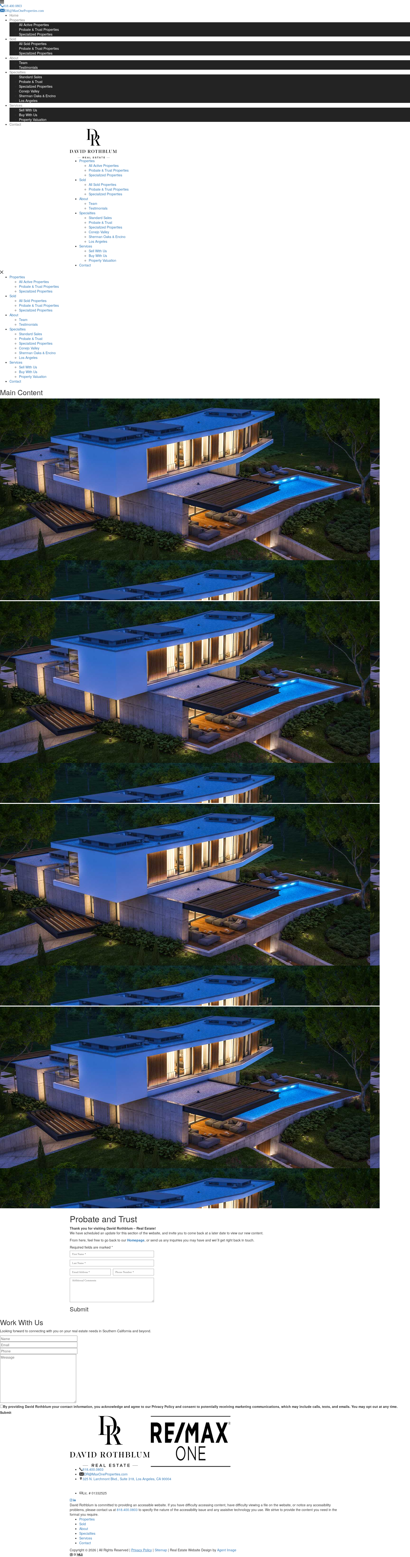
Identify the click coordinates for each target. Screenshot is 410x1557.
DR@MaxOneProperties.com (106, 1474)
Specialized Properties (35, 34)
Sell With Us (28, 110)
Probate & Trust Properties (39, 29)
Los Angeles (28, 100)
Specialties (17, 72)
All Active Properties (34, 24)
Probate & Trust (30, 81)
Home (14, 15)
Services (15, 105)
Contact (15, 124)
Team (23, 62)
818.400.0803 (93, 1469)
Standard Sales (30, 76)
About (13, 57)
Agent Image (226, 1550)
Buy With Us (28, 114)
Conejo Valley (29, 91)
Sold (12, 39)
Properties (17, 20)
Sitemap (161, 1550)
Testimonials (28, 67)
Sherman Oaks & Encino (37, 95)
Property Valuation (33, 119)
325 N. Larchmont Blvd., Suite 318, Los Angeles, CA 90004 (127, 1478)
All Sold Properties (33, 43)
